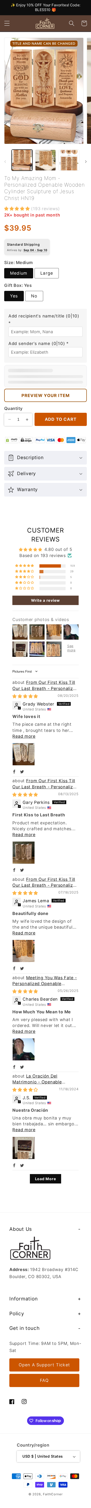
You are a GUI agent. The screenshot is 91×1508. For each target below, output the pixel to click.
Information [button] (23, 1299)
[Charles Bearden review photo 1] (23, 1049)
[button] (7, 23)
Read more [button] (23, 736)
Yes (14, 295)
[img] (25, 696)
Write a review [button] (45, 600)
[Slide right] (86, 161)
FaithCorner (53, 1494)
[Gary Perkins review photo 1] (23, 852)
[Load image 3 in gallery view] (69, 160)
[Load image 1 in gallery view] (22, 160)
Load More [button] (45, 1178)
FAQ (44, 1380)
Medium (18, 273)
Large (46, 273)
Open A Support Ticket (44, 1364)
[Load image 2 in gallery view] (45, 160)
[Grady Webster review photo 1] (23, 754)
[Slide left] (5, 161)
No (34, 295)
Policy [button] (16, 1313)
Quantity (13, 408)
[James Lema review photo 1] (23, 951)
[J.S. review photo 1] (23, 1148)
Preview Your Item (45, 395)
